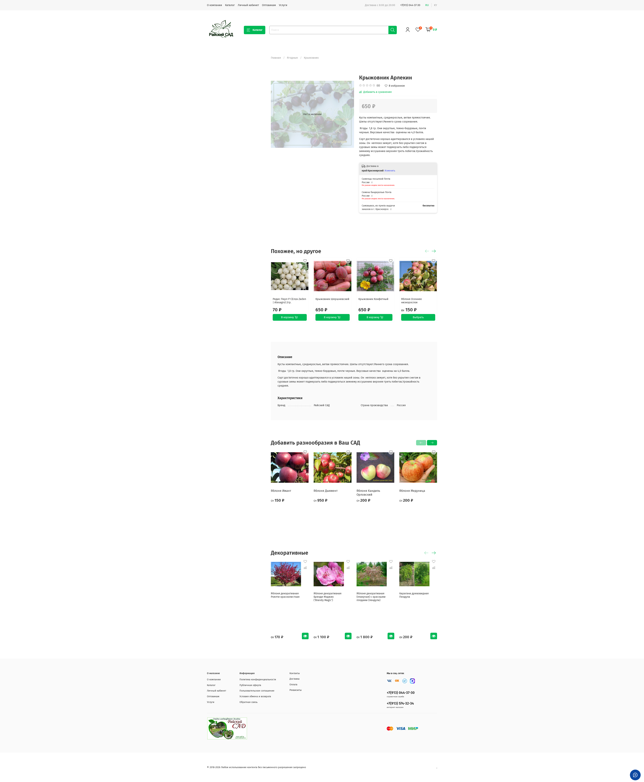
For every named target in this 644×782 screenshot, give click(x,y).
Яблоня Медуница (412, 491)
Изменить (390, 170)
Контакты (294, 673)
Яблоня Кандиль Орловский (368, 492)
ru (427, 5)
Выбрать (418, 317)
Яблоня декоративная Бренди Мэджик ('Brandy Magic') (327, 597)
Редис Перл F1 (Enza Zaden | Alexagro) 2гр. (289, 300)
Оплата (293, 684)
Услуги (283, 5)
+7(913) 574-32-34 (400, 703)
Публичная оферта (250, 685)
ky (435, 5)
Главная (276, 57)
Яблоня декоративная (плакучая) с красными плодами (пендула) (371, 597)
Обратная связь (248, 702)
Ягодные (292, 57)
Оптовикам (269, 5)
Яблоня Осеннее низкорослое (411, 300)
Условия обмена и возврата (255, 696)
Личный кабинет (248, 5)
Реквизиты (295, 690)
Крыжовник (311, 57)
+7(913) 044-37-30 (410, 5)
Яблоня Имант (281, 491)
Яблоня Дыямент (326, 491)
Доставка (294, 678)
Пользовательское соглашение (256, 690)
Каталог (230, 5)
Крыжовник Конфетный (373, 299)
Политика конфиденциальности (257, 679)
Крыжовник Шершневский (332, 299)
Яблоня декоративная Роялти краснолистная (285, 595)
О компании (214, 5)
